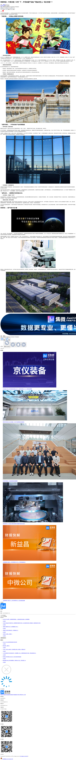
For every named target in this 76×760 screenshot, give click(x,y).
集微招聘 (8, 694)
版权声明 (5, 694)
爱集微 (4, 4)
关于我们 (18, 694)
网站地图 (15, 694)
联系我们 (11, 694)
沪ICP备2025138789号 (24, 756)
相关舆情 (2, 5)
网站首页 (2, 694)
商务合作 (21, 694)
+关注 (2, 602)
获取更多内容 (3, 637)
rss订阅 (24, 694)
